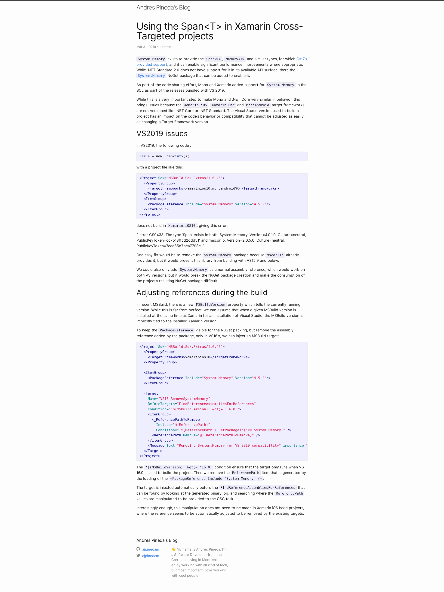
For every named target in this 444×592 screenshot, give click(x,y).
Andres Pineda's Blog (163, 7)
